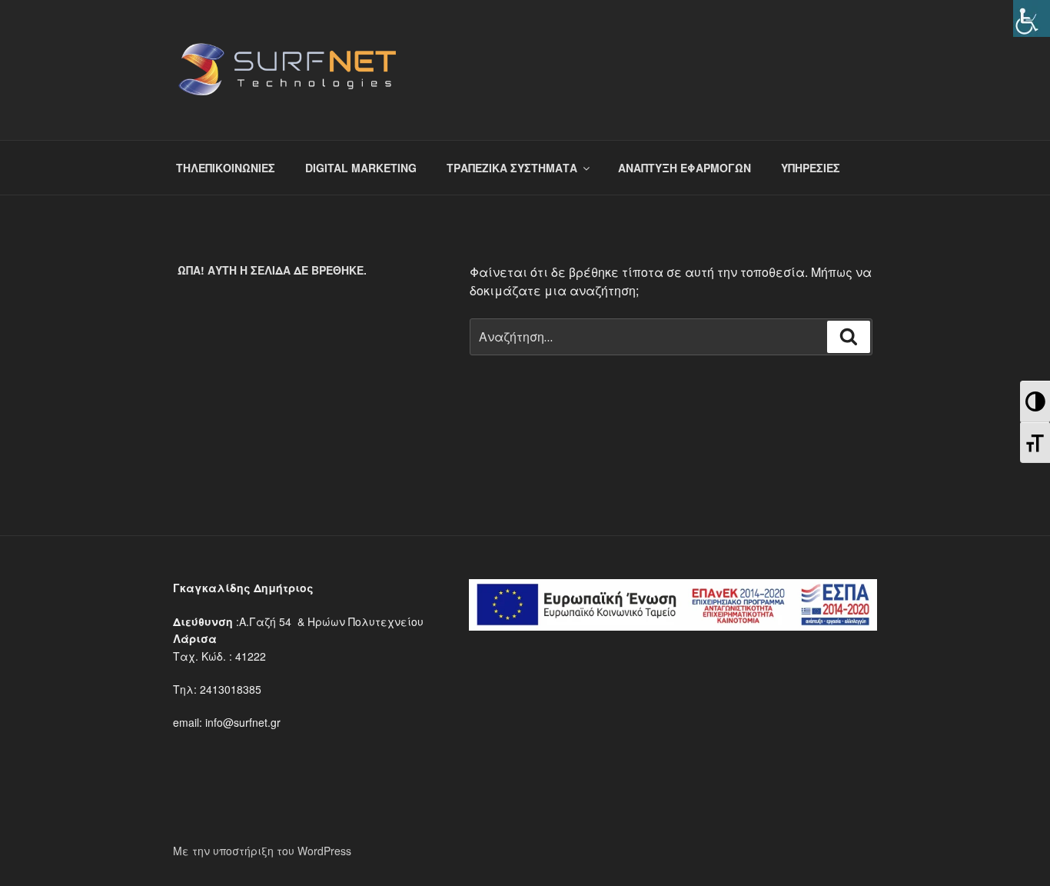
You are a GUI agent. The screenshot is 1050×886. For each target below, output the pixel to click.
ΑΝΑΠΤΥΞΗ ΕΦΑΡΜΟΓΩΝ (684, 167)
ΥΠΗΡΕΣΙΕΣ (810, 167)
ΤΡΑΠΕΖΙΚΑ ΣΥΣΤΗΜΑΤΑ (512, 167)
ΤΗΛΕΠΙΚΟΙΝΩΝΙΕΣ (225, 167)
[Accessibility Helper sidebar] (1031, 18)
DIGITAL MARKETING (361, 167)
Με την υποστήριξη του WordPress (262, 850)
